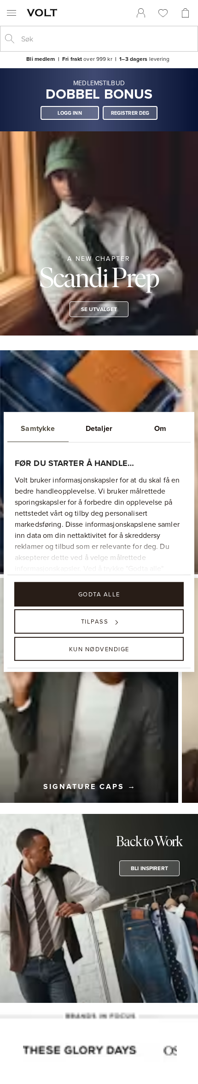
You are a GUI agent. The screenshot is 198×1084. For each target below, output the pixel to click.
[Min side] (140, 12)
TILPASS (95, 621)
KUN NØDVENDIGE (99, 648)
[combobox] (106, 38)
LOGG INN (70, 113)
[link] (140, 12)
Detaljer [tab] (99, 428)
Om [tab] (160, 428)
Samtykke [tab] (38, 428)
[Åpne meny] (11, 13)
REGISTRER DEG (130, 113)
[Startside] (43, 12)
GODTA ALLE (99, 594)
